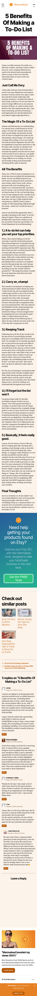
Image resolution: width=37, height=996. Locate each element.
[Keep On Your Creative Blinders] (9, 613)
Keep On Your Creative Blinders (8, 622)
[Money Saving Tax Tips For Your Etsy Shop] (25, 613)
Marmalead (11, 979)
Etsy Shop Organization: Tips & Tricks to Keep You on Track (8, 646)
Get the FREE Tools (18, 578)
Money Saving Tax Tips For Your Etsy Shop (25, 623)
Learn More (8, 970)
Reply (4, 734)
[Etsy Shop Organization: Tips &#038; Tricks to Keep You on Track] (9, 635)
